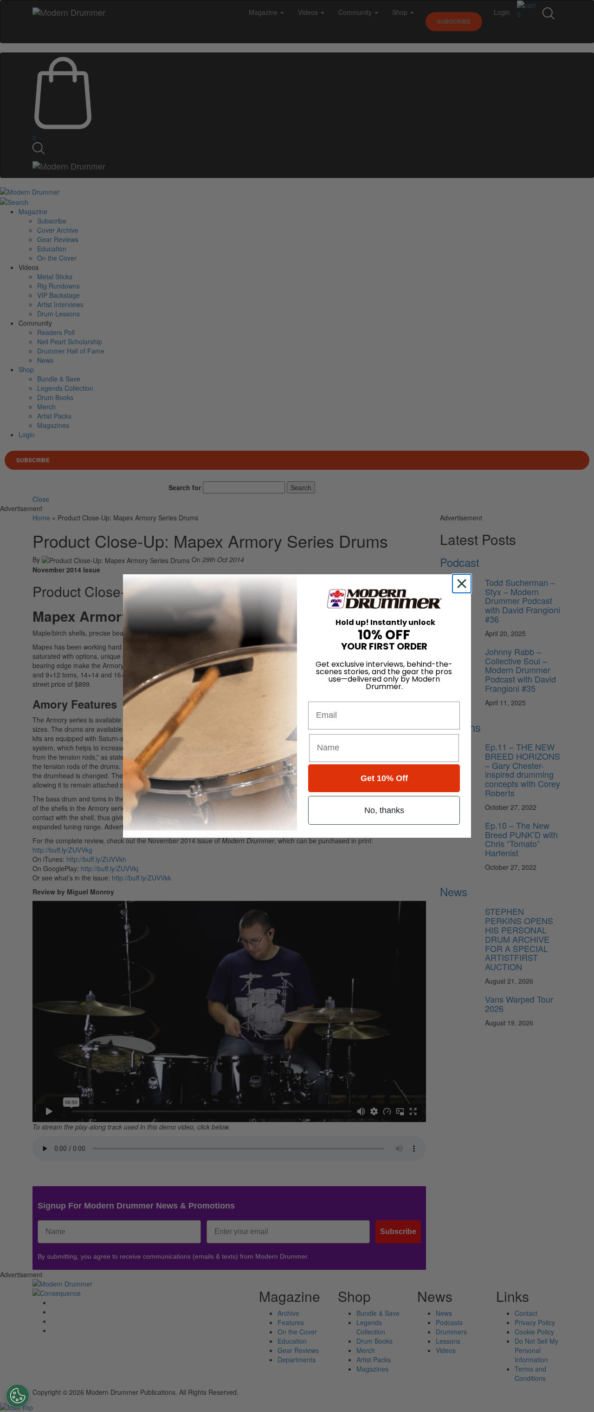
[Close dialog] (463, 583)
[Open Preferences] (17, 1395)
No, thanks (384, 810)
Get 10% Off (384, 778)
